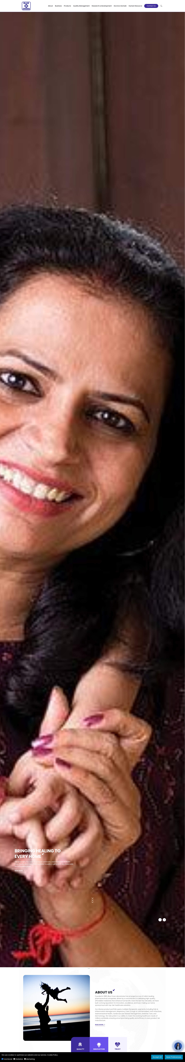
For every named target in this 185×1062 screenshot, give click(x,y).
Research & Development (102, 6)
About (50, 6)
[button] (89, 968)
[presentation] (160, 919)
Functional (7, 1059)
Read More (19, 871)
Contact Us (151, 6)
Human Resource (135, 6)
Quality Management (81, 6)
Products (67, 6)
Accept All (157, 1057)
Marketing (30, 1059)
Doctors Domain (120, 6)
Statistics (19, 1059)
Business (58, 6)
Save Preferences (173, 1057)
